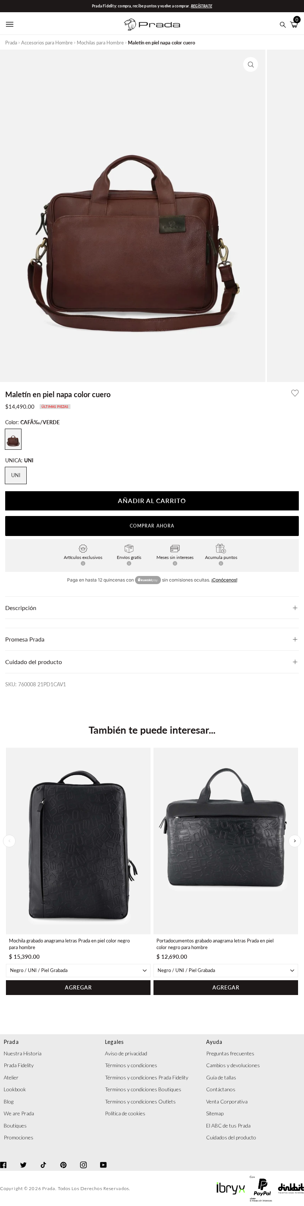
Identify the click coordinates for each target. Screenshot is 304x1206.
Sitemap (215, 1113)
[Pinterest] (63, 1158)
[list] (152, 871)
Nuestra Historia (23, 1053)
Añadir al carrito (152, 501)
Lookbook (15, 1089)
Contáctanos (220, 1089)
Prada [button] (11, 1042)
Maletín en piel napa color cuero (161, 43)
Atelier (11, 1077)
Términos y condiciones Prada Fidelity (146, 1077)
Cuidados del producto (231, 1137)
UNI (15, 475)
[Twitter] (23, 1158)
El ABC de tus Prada (228, 1125)
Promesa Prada (24, 639)
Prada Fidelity (19, 1065)
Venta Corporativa (227, 1101)
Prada (11, 43)
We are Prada (19, 1113)
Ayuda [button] (214, 1042)
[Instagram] (83, 1158)
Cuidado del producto (33, 661)
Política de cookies (125, 1113)
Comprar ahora (152, 526)
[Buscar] (283, 24)
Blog (8, 1101)
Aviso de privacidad (126, 1053)
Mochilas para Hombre (100, 43)
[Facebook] (3, 1158)
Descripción (20, 607)
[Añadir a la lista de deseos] (295, 393)
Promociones (18, 1137)
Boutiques (15, 1125)
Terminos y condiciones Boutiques (143, 1089)
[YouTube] (103, 1158)
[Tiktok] (43, 1158)
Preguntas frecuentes (230, 1053)
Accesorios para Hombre (47, 43)
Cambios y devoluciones (233, 1065)
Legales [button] (114, 1042)
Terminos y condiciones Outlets (140, 1101)
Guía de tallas (221, 1077)
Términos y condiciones (131, 1065)
